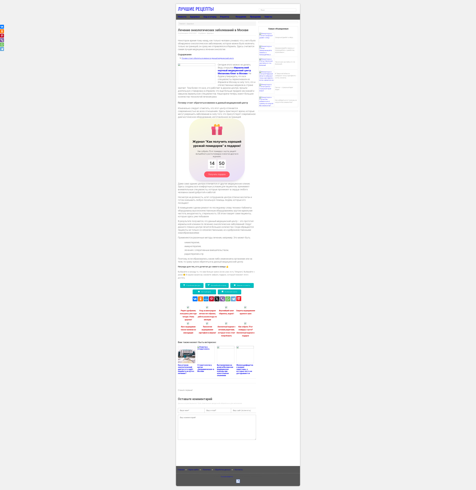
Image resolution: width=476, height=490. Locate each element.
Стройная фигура (193, 285)
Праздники (255, 17)
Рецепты (224, 17)
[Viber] (222, 298)
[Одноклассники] (200, 298)
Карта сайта (193, 469)
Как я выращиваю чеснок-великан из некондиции (188, 330)
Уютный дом (206, 292)
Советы (268, 17)
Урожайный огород (218, 285)
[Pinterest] (211, 298)
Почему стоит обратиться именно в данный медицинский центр (208, 58)
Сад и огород (209, 17)
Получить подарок (217, 174)
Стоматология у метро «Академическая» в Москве (205, 368)
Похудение (241, 17)
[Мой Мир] (206, 298)
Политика (207, 469)
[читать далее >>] (188, 308)
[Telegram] (233, 298)
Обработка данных (222, 469)
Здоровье (195, 17)
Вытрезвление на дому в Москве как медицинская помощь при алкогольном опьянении (225, 370)
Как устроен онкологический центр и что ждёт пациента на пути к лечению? (186, 369)
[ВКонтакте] (195, 298)
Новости (182, 17)
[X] (216, 298)
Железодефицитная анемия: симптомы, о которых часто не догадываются (244, 369)
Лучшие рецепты (196, 9)
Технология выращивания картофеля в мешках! (207, 330)
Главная (181, 469)
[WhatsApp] (227, 298)
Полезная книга (230, 292)
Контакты (239, 469)
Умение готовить (243, 285)
